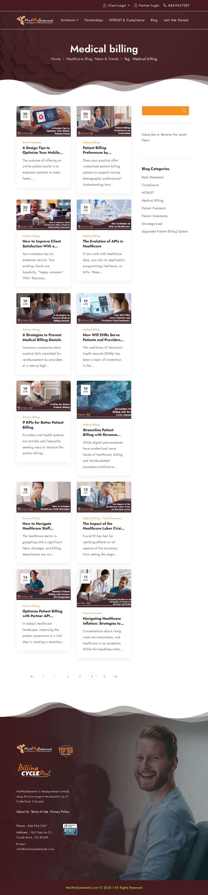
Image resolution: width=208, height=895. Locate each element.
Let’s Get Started (176, 20)
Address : (22, 832)
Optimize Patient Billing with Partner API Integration (42, 616)
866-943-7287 (179, 5)
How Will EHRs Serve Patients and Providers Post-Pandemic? (101, 339)
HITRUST (148, 192)
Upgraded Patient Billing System (165, 231)
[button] (200, 888)
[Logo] (35, 20)
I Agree (99, 888)
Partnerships (94, 20)
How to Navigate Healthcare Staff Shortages (37, 528)
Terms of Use (39, 811)
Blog (154, 20)
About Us (22, 811)
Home (56, 58)
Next (115, 676)
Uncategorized (152, 223)
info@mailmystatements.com (35, 849)
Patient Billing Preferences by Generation (95, 152)
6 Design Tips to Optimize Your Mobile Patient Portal (41, 152)
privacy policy (184, 888)
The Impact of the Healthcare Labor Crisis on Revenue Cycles (103, 528)
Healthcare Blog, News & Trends (92, 58)
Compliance (150, 185)
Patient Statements (155, 216)
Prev (32, 676)
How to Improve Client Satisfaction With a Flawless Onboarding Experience (42, 248)
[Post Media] (43, 121)
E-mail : (21, 844)
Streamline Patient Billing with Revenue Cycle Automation (102, 434)
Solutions (68, 20)
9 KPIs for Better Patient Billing (43, 425)
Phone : (31, 826)
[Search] (184, 110)
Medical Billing (153, 200)
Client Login (117, 5)
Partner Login (149, 5)
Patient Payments (154, 208)
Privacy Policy (59, 811)
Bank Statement (153, 177)
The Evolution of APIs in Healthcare (103, 244)
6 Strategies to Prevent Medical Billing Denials (42, 337)
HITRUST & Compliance (127, 20)
